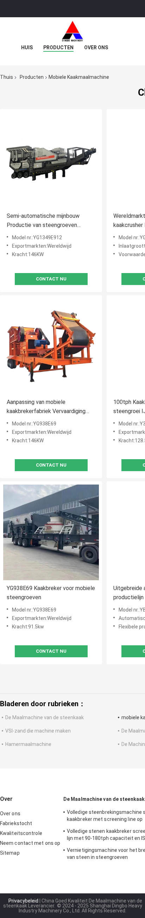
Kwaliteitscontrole (21, 833)
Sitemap (10, 853)
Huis (27, 47)
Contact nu (51, 278)
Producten (58, 47)
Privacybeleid (23, 901)
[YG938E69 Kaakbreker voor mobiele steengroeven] (51, 532)
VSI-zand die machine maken (38, 731)
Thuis (6, 77)
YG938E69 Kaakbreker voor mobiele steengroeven (51, 593)
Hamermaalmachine (28, 744)
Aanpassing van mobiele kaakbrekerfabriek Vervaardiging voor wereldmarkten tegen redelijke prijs (51, 407)
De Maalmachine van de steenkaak (44, 717)
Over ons (96, 47)
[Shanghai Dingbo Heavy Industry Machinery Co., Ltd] (72, 31)
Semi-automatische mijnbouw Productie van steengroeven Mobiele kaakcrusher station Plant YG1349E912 (49, 221)
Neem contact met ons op (30, 843)
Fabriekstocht (16, 823)
